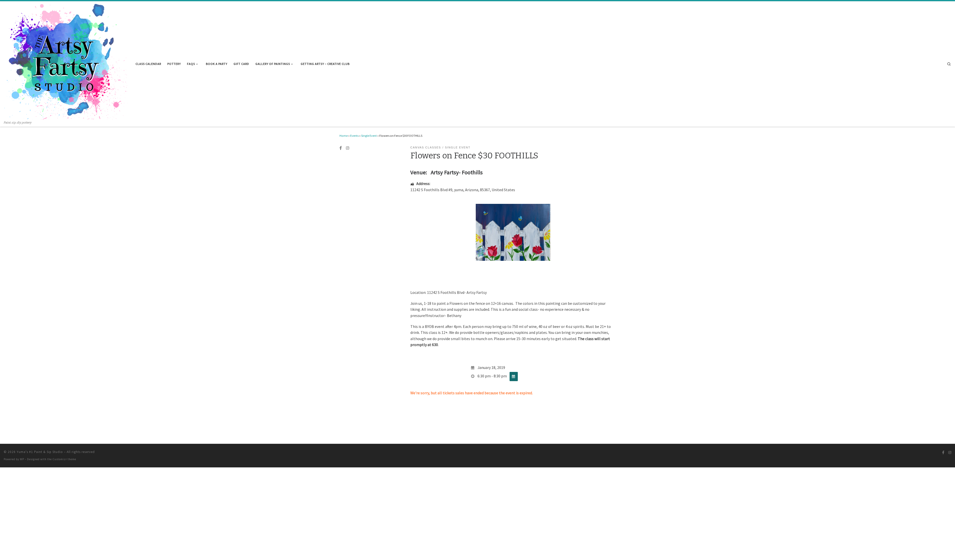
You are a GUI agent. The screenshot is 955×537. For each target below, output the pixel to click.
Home (343, 135)
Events (354, 135)
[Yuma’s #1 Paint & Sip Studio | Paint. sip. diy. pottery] (66, 60)
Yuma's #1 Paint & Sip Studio (40, 452)
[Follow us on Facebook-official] (340, 148)
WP (22, 459)
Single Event (369, 135)
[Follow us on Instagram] (347, 148)
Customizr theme (64, 459)
